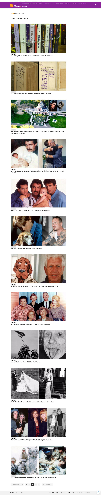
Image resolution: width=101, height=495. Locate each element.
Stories (13, 54)
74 (36, 484)
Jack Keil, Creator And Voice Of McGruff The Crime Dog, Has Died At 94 (34, 286)
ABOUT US (12, 1)
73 (33, 484)
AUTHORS (40, 1)
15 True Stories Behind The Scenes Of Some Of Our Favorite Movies (33, 477)
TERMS (25, 1)
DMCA (29, 1)
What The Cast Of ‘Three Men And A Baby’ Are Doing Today (30, 210)
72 (30, 484)
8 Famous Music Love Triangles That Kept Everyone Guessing (31, 440)
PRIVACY (20, 1)
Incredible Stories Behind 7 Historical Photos (26, 362)
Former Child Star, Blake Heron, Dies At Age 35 (26, 248)
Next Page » (49, 485)
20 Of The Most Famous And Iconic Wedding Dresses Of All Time (32, 402)
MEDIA (16, 1)
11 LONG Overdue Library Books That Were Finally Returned (31, 93)
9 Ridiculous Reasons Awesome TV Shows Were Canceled (30, 324)
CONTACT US (34, 1)
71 (27, 484)
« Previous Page (16, 485)
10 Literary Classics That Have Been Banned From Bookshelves (32, 56)
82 (44, 484)
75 (39, 484)
